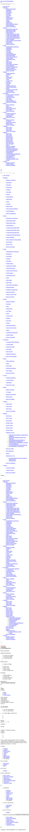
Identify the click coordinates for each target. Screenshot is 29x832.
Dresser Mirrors (9, 17)
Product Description (5, 650)
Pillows (8, 145)
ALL (16, 713)
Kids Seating (9, 61)
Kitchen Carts (9, 43)
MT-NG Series (9, 138)
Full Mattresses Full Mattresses (16, 441)
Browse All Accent (10, 117)
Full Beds (8, 14)
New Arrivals (6, 6)
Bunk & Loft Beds (10, 68)
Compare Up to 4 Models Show (22, 814)
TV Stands (8, 121)
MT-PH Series (9, 141)
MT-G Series (9, 135)
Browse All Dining (10, 44)
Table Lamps (9, 127)
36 (11, 713)
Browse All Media (10, 125)
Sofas (7, 75)
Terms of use (6, 778)
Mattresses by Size (10, 432)
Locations (5, 749)
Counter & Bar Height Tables (12, 34)
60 (12, 713)
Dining (4, 27)
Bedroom (5, 7)
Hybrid (7, 160)
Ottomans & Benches (11, 85)
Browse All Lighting (10, 131)
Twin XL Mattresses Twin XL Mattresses (18, 445)
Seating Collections (10, 73)
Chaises (8, 84)
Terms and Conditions (8, 776)
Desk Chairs (9, 63)
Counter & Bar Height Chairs (12, 35)
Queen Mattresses (10, 151)
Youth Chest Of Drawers (11, 56)
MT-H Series (9, 136)
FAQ (4, 766)
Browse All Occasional (11, 102)
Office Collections (10, 104)
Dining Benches (9, 32)
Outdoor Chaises (10, 164)
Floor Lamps (9, 128)
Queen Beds (9, 12)
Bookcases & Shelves (11, 108)
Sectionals (8, 74)
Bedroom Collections (11, 9)
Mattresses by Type (10, 455)
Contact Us (8, 794)
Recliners (8, 82)
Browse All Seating (10, 92)
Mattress (5, 132)
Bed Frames (9, 133)
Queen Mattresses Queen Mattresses (17, 440)
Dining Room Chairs (10, 31)
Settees (7, 88)
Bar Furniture (9, 41)
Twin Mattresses (9, 156)
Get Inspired (6, 781)
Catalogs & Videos (7, 783)
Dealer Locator (6, 751)
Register (5, 770)
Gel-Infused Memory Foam (12, 159)
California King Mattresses (12, 148)
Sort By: (2, 720)
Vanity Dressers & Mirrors (12, 24)
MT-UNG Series (10, 142)
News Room (6, 763)
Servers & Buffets (10, 39)
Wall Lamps (9, 130)
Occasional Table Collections (12, 94)
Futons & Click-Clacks (11, 69)
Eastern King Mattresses (11, 150)
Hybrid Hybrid (12, 460)
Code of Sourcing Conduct (9, 780)
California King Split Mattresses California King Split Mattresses (18, 443)
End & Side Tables (10, 97)
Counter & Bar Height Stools (12, 36)
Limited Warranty (7, 779)
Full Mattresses (9, 152)
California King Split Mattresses (13, 153)
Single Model (4, 681)
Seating (5, 72)
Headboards (9, 10)
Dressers (8, 16)
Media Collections (10, 119)
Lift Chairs (8, 83)
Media (4, 118)
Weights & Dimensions (6, 653)
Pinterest (5, 764)
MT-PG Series (9, 140)
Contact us (5, 752)
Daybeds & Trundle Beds (12, 67)
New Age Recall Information (7, 1)
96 (14, 713)
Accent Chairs (9, 80)
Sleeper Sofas (9, 77)
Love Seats (8, 78)
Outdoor (5, 161)
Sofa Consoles (9, 99)
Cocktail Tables (9, 96)
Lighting (5, 126)
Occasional (5, 93)
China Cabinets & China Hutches (13, 40)
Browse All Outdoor (10, 165)
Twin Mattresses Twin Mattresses (16, 446)
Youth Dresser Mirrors (11, 54)
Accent (5, 112)
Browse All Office (10, 111)
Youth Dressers (9, 53)
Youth (4, 45)
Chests (7, 20)
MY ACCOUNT (7, 810)
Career (4, 753)
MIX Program (6, 756)
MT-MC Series (9, 137)
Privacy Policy (6, 775)
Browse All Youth (10, 70)
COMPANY (6, 788)
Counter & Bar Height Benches (13, 38)
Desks (7, 60)
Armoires (8, 21)
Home (4, 692)
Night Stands (9, 19)
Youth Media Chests (10, 59)
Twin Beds (8, 15)
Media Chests (9, 22)
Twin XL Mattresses (10, 155)
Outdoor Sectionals (10, 162)
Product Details (4, 661)
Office (4, 103)
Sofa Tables (8, 98)
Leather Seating (9, 90)
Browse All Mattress (10, 146)
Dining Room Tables (10, 30)
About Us (5, 748)
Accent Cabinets (10, 114)
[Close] (1, 478)
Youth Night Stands (10, 55)
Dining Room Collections (12, 29)
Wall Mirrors (9, 116)
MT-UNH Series (10, 143)
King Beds (8, 11)
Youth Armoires (9, 58)
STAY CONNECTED (8, 802)
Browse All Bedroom (11, 26)
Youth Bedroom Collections (12, 46)
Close (2, 688)
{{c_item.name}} (4, 706)
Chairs (7, 79)
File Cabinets (9, 109)
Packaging (3, 672)
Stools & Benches (10, 25)
